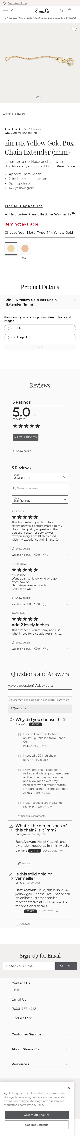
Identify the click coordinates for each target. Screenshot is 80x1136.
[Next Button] (41, 105)
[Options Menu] (66, 555)
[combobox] (40, 477)
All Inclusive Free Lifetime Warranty (40, 214)
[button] (38, 97)
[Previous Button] (38, 105)
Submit (66, 966)
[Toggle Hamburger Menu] (5, 10)
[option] (40, 63)
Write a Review (25, 437)
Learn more (62, 699)
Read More (66, 166)
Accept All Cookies (37, 1114)
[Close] (68, 1087)
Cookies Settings (36, 1124)
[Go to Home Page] (42, 10)
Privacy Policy (35, 1104)
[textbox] (40, 693)
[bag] (69, 10)
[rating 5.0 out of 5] (13, 129)
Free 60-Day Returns (24, 206)
